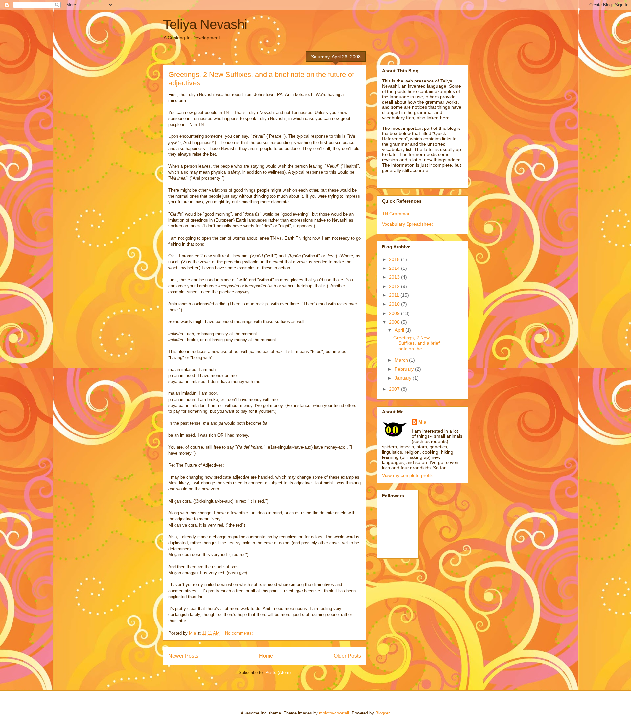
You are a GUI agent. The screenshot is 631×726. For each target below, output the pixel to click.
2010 (395, 304)
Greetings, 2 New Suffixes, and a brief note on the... (416, 343)
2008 (395, 322)
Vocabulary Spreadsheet (407, 224)
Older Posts (347, 656)
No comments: (239, 633)
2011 (394, 295)
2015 (395, 259)
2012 (395, 286)
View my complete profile (408, 475)
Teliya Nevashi (205, 24)
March (402, 360)
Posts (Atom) (278, 672)
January (404, 378)
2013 (395, 277)
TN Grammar (395, 213)
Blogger (382, 713)
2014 (395, 268)
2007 (395, 389)
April (400, 330)
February (405, 369)
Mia (422, 422)
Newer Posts (183, 656)
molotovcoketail (334, 713)
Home (266, 656)
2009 (395, 313)
